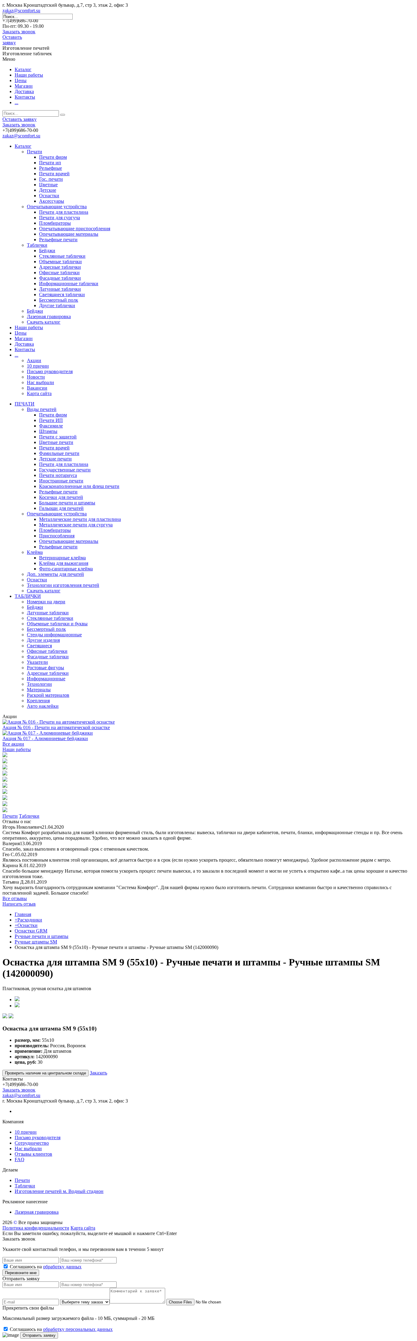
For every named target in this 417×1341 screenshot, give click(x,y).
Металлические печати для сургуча (76, 524)
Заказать (98, 1072)
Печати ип (50, 162)
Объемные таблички (60, 261)
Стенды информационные (54, 634)
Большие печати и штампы (67, 502)
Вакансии (37, 388)
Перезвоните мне (21, 1272)
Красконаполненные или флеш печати (79, 486)
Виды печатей (41, 409)
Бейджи (47, 250)
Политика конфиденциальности (35, 1227)
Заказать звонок (18, 31)
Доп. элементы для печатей (55, 574)
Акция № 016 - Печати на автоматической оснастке (56, 727)
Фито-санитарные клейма (66, 568)
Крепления (38, 700)
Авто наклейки (43, 706)
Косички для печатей (61, 497)
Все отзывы (14, 898)
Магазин (24, 86)
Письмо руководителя (50, 371)
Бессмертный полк (58, 300)
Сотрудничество (32, 1143)
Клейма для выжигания (63, 563)
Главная (23, 914)
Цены (21, 80)
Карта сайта (39, 393)
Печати (34, 151)
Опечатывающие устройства (57, 206)
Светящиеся (39, 645)
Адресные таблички (60, 267)
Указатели (37, 662)
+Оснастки (26, 925)
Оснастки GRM (31, 930)
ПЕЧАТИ (24, 403)
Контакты (25, 97)
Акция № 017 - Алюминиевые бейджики (45, 738)
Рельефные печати (58, 239)
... (16, 102)
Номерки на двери (46, 601)
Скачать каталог (43, 322)
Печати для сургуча (59, 217)
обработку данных (62, 1266)
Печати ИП (51, 420)
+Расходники (28, 919)
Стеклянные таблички (62, 256)
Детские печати (55, 458)
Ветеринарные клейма (62, 557)
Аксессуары (51, 201)
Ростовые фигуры (45, 667)
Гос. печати (51, 179)
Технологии (39, 684)
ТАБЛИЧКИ (28, 596)
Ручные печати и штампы (41, 936)
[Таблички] (4, 761)
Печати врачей (54, 173)
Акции (34, 360)
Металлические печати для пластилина (80, 519)
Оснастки (49, 195)
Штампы (48, 431)
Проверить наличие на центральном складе (45, 1073)
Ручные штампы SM (36, 941)
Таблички (37, 245)
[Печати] (4, 755)
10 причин (38, 366)
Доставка (24, 91)
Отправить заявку (39, 1335)
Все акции (13, 744)
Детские (47, 190)
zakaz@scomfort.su (21, 10)
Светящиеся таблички (62, 294)
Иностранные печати (61, 480)
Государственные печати (65, 469)
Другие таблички (57, 305)
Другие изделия (43, 640)
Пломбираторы (55, 223)
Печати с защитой (58, 436)
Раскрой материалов (48, 695)
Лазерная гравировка (49, 316)
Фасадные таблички (60, 278)
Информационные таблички (68, 283)
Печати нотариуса (58, 475)
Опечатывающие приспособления (74, 228)
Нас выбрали (40, 382)
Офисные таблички (59, 272)
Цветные (48, 184)
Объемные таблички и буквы (57, 623)
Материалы (39, 689)
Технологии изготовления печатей (63, 585)
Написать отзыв (19, 904)
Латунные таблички (60, 289)
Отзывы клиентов (33, 1154)
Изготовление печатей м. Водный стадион (59, 1191)
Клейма (35, 552)
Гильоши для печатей (61, 508)
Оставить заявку (12, 40)
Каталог (23, 69)
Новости (36, 377)
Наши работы (29, 75)
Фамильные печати (59, 453)
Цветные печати (56, 442)
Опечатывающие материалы (68, 234)
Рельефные (50, 168)
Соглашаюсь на (46, 1266)
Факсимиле (51, 425)
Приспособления (56, 535)
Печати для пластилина (63, 212)
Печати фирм (53, 157)
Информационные (46, 678)
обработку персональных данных (78, 1329)
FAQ (19, 1159)
